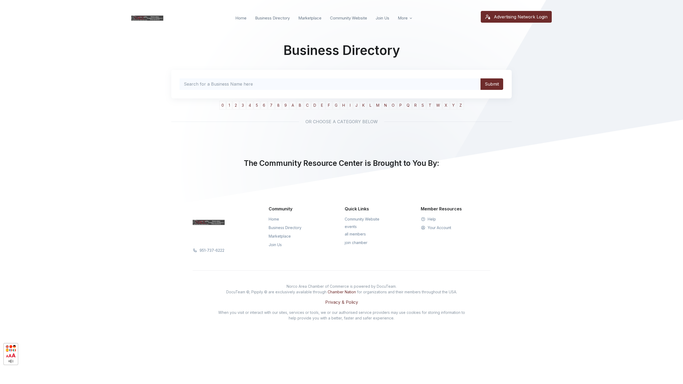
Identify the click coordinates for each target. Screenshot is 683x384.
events (351, 226)
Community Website (348, 18)
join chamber (356, 242)
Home (241, 18)
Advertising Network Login (520, 16)
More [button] (403, 18)
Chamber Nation (342, 292)
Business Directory (272, 18)
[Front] (147, 18)
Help (431, 219)
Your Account (439, 227)
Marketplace (309, 18)
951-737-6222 (211, 250)
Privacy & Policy (341, 302)
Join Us (382, 18)
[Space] (209, 222)
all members (355, 234)
